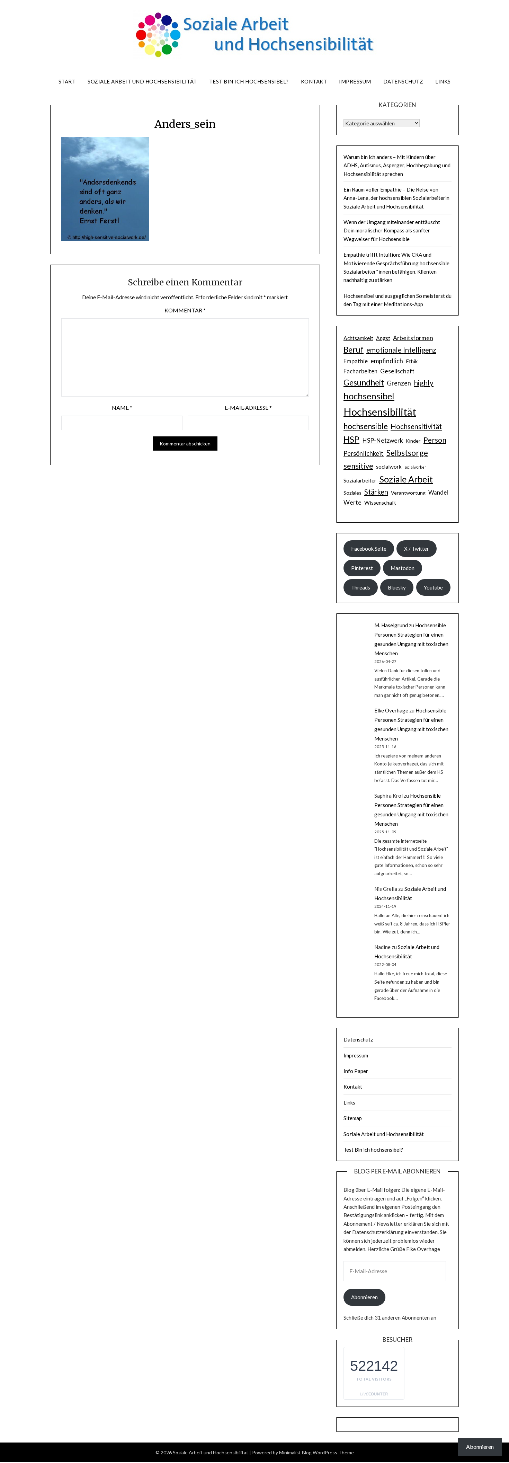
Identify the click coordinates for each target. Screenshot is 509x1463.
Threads (360, 587)
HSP (351, 439)
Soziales (352, 493)
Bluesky (397, 587)
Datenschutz (403, 81)
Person (434, 439)
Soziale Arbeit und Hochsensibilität (142, 81)
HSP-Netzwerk (382, 440)
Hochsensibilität (379, 412)
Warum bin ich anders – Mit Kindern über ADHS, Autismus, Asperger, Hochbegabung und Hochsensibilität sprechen (396, 165)
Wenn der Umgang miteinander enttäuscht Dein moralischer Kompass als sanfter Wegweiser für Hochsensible (391, 230)
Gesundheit (363, 382)
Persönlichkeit (363, 453)
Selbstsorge (407, 453)
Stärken (376, 492)
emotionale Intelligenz (401, 350)
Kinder (413, 441)
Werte (352, 502)
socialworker (415, 467)
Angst (383, 338)
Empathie (355, 361)
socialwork (389, 466)
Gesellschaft (397, 371)
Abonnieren (364, 1297)
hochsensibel (368, 396)
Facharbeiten (360, 371)
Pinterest (362, 568)
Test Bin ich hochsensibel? (249, 81)
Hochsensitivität (416, 426)
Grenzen (399, 383)
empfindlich (386, 361)
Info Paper (355, 1071)
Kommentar (185, 310)
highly (424, 382)
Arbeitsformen (413, 338)
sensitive (358, 465)
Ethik (412, 361)
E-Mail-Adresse (248, 407)
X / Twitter (416, 549)
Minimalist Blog (295, 1452)
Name (122, 407)
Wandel (438, 492)
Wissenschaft (380, 502)
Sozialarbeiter (359, 480)
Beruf (353, 349)
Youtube (433, 587)
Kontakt (314, 81)
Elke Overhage (391, 710)
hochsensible (365, 426)
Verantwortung (408, 493)
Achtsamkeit (358, 338)
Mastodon (402, 568)
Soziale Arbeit (406, 479)
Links (443, 81)
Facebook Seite (368, 549)
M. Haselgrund (391, 625)
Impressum (355, 81)
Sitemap (352, 1118)
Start (67, 81)
